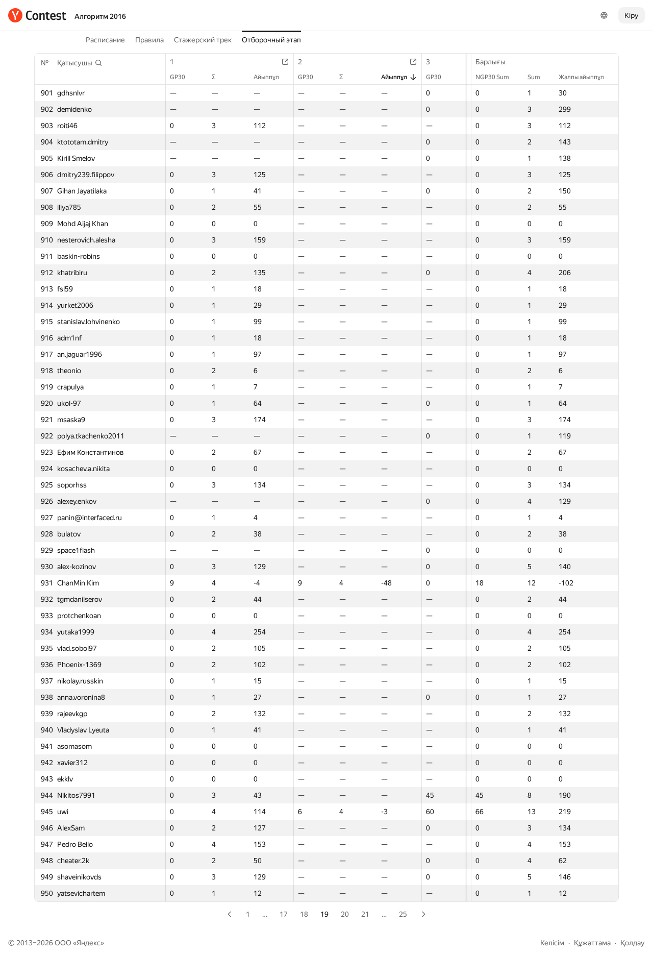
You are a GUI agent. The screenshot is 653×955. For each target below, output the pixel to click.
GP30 (177, 77)
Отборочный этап (271, 40)
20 (345, 914)
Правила (149, 40)
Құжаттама (592, 943)
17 (284, 914)
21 (365, 914)
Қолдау (632, 943)
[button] (80, 63)
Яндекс (89, 943)
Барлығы (490, 62)
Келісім (552, 943)
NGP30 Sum (492, 77)
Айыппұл (266, 77)
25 (403, 914)
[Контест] (37, 15)
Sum (534, 77)
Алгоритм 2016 (100, 16)
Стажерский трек (203, 40)
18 (304, 914)
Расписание (105, 40)
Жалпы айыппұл (581, 77)
